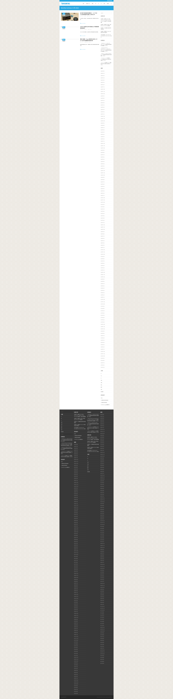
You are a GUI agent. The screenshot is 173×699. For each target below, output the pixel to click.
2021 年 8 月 (102, 206)
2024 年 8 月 (102, 125)
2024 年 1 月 (102, 141)
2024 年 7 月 (102, 127)
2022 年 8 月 (102, 179)
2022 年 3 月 (102, 190)
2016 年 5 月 (102, 340)
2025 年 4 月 (102, 107)
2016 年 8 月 (102, 333)
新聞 (92, 3)
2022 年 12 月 (103, 170)
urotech (102, 53)
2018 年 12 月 (103, 272)
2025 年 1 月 (102, 450)
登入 (75, 433)
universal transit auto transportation (93, 418)
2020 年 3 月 (102, 245)
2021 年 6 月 (102, 211)
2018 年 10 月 (103, 276)
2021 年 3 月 (102, 218)
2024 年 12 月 (103, 116)
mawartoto (103, 43)
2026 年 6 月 (102, 75)
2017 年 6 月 (102, 313)
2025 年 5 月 (102, 442)
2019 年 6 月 (102, 263)
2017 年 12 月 (103, 299)
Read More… (82, 21)
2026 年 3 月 (102, 82)
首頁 (83, 3)
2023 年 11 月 (103, 145)
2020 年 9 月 (102, 231)
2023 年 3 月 (102, 163)
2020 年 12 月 (103, 224)
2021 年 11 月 (102, 522)
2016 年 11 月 (103, 326)
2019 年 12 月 (103, 249)
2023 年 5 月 (102, 159)
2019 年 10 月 (103, 254)
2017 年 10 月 (102, 610)
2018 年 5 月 (102, 288)
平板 (101, 380)
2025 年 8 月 (102, 98)
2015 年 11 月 (103, 353)
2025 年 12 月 (103, 89)
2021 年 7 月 (102, 530)
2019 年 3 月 (102, 267)
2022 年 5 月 (102, 186)
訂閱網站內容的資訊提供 (104, 400)
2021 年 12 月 (103, 197)
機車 (101, 387)
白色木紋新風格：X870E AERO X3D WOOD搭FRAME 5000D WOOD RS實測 (106, 35)
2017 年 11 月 (103, 301)
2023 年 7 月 (102, 154)
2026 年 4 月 (102, 80)
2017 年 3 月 (102, 319)
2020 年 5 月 (102, 240)
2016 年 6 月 (102, 638)
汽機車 (108, 3)
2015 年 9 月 (102, 358)
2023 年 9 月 (102, 150)
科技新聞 (102, 391)
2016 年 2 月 (102, 646)
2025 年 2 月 (102, 111)
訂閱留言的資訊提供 (104, 402)
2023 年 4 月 (102, 161)
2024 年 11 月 (103, 118)
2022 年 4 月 (102, 188)
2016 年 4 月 (102, 342)
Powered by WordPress (100, 697)
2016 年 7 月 (102, 335)
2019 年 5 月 (102, 265)
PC (98, 3)
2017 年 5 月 (102, 315)
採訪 (101, 384)
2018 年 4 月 (102, 290)
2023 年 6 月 (102, 486)
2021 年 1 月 (102, 222)
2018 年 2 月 (102, 602)
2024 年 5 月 (102, 132)
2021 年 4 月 (102, 215)
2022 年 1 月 (102, 195)
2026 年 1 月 (102, 427)
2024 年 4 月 (102, 134)
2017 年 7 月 (102, 310)
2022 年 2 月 (102, 193)
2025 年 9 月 (102, 435)
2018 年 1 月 (102, 297)
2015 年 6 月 (102, 661)
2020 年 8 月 (102, 233)
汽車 (101, 389)
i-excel (106, 697)
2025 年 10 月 (103, 93)
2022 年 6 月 (102, 184)
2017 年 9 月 (102, 306)
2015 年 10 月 (102, 653)
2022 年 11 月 (103, 172)
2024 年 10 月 (103, 120)
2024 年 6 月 (102, 129)
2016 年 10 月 (103, 328)
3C (101, 3)
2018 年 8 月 (102, 281)
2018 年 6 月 (102, 285)
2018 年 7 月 (102, 283)
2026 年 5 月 (102, 77)
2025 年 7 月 (102, 100)
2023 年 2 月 (102, 494)
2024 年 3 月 (102, 136)
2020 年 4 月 (102, 558)
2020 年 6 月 (102, 238)
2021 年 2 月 (102, 220)
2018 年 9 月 (102, 279)
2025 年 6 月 (102, 102)
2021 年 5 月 (102, 213)
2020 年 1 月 (102, 247)
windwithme (90, 29)
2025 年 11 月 (103, 91)
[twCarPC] (64, 3)
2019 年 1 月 (102, 270)
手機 (104, 3)
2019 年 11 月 (102, 566)
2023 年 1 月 (102, 168)
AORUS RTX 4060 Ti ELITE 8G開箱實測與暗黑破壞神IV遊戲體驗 (106, 44)
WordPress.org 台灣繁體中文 (105, 404)
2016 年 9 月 (102, 331)
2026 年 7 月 (102, 73)
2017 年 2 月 (102, 322)
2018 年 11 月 (103, 274)
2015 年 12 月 (103, 351)
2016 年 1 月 (102, 349)
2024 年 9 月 (102, 123)
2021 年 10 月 (103, 202)
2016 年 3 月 (102, 344)
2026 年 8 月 (102, 71)
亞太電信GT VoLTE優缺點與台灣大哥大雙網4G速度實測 (106, 59)
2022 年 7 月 (102, 181)
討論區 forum (88, 3)
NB (95, 3)
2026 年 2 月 (102, 84)
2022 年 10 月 (103, 175)
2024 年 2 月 (102, 471)
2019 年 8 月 (102, 258)
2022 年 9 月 (102, 177)
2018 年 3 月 (102, 292)
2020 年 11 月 (103, 227)
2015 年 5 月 (102, 367)
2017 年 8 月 (102, 308)
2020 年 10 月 (103, 229)
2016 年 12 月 (103, 324)
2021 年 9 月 (102, 204)
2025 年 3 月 (102, 109)
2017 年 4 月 (102, 317)
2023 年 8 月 (102, 152)
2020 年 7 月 (102, 236)
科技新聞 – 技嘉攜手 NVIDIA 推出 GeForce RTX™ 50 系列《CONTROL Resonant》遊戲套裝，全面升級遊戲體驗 (80, 415)
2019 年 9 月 (102, 256)
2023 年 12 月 (103, 143)
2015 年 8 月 (102, 360)
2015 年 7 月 (102, 362)
